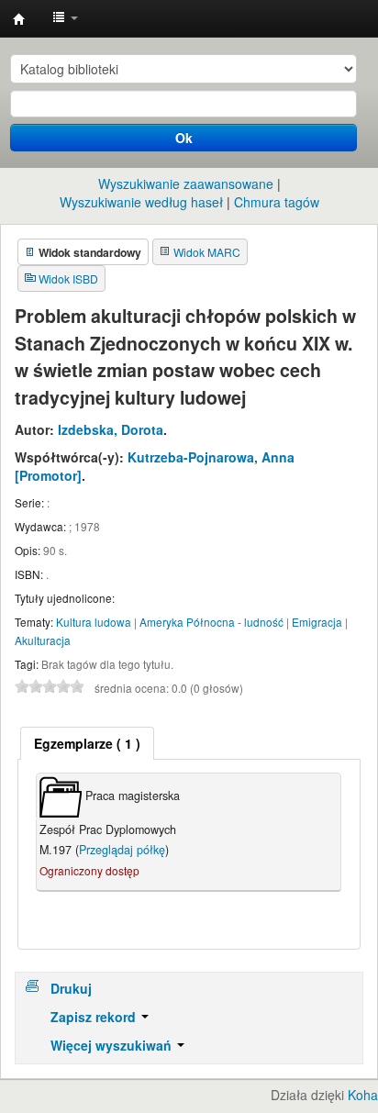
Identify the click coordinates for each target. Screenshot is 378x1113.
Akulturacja (43, 640)
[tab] (87, 743)
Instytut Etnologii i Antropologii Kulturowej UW (19, 19)
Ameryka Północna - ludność (211, 621)
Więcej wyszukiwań (112, 1045)
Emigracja (317, 621)
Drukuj (71, 988)
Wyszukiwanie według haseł (141, 202)
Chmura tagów (276, 202)
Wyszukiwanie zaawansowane (185, 183)
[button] (65, 18)
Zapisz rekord (94, 1016)
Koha (363, 1094)
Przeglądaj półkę (122, 849)
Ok (184, 137)
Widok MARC (206, 252)
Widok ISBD (68, 278)
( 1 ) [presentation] (87, 743)
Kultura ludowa (93, 621)
